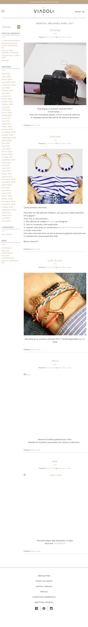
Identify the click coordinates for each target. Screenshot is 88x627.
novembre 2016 (8, 182)
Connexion (6, 248)
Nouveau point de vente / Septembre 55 (10, 45)
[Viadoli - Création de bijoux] (43, 11)
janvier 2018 (7, 154)
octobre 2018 (7, 135)
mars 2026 (6, 77)
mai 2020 (6, 107)
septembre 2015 (9, 210)
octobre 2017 (7, 157)
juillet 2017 (7, 163)
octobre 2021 (7, 90)
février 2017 (7, 174)
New (55, 461)
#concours (71, 227)
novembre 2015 (8, 204)
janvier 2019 (7, 129)
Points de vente (44, 581)
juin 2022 (6, 88)
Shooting (55, 30)
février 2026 (7, 79)
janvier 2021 (7, 102)
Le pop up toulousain (11, 41)
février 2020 (7, 113)
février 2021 (7, 99)
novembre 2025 (8, 82)
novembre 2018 (8, 132)
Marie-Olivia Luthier (64, 37)
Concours (54, 136)
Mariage (5, 60)
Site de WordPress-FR (10, 262)
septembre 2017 (9, 160)
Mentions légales (44, 602)
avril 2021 (6, 93)
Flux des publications (7, 252)
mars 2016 (6, 193)
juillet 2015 (7, 215)
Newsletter (44, 576)
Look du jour (55, 260)
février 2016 (7, 196)
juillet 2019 (7, 115)
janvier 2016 (7, 199)
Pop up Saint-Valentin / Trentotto (10, 52)
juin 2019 (6, 118)
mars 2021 (6, 96)
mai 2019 (6, 121)
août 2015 (6, 213)
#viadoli (79, 227)
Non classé (36, 125)
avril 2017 (6, 168)
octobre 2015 (7, 207)
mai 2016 (6, 188)
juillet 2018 (7, 140)
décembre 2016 (8, 179)
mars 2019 (6, 124)
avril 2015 (6, 221)
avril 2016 (6, 190)
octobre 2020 (7, 104)
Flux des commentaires (8, 257)
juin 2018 (6, 143)
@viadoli (51, 222)
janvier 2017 (7, 177)
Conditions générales (44, 597)
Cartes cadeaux (44, 586)
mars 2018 (6, 149)
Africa (55, 361)
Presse (44, 592)
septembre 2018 (9, 138)
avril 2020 (6, 110)
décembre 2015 (8, 201)
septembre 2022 (9, 85)
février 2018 (7, 152)
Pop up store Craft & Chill (11, 56)
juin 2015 (6, 218)
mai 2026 (6, 74)
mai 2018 (6, 146)
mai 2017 (6, 165)
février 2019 (7, 127)
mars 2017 (6, 171)
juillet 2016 (7, 185)
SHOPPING (59, 543)
